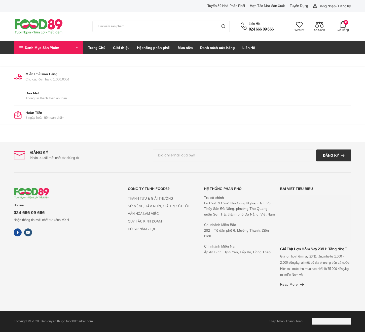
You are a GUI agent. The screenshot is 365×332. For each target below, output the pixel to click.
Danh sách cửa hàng (217, 48)
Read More (289, 284)
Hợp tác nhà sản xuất (267, 6)
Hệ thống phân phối (154, 48)
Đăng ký (331, 155)
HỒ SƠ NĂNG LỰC (142, 229)
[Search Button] (223, 26)
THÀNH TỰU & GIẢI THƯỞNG (150, 198)
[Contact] (244, 26)
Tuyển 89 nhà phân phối (226, 6)
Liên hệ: (255, 24)
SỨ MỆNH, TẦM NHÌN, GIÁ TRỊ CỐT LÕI (158, 206)
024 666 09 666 (261, 29)
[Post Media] (315, 218)
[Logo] (48, 26)
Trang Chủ (97, 48)
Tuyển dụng (299, 6)
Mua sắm (185, 48)
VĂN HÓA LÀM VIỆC (143, 214)
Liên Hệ (248, 48)
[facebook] (18, 232)
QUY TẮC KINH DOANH (145, 221)
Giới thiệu (121, 48)
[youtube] (28, 232)
